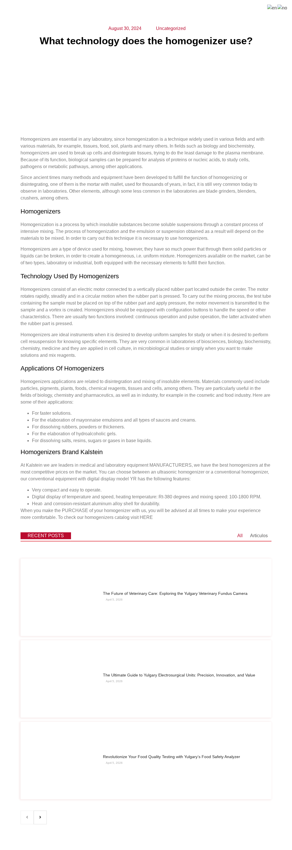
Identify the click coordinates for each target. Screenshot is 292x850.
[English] (272, 7)
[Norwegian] (282, 7)
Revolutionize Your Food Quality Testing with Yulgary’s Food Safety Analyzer (171, 756)
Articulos (259, 535)
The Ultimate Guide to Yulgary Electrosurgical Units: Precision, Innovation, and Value (179, 675)
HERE (146, 517)
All (240, 535)
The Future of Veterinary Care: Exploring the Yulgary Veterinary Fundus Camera (175, 593)
